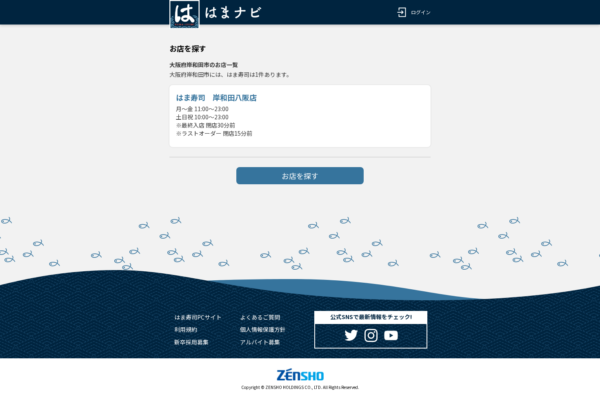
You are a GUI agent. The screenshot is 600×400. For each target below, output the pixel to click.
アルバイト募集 (260, 342)
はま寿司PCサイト (198, 317)
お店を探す (300, 175)
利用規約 (185, 329)
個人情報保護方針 (263, 329)
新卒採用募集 (191, 342)
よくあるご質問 (260, 317)
